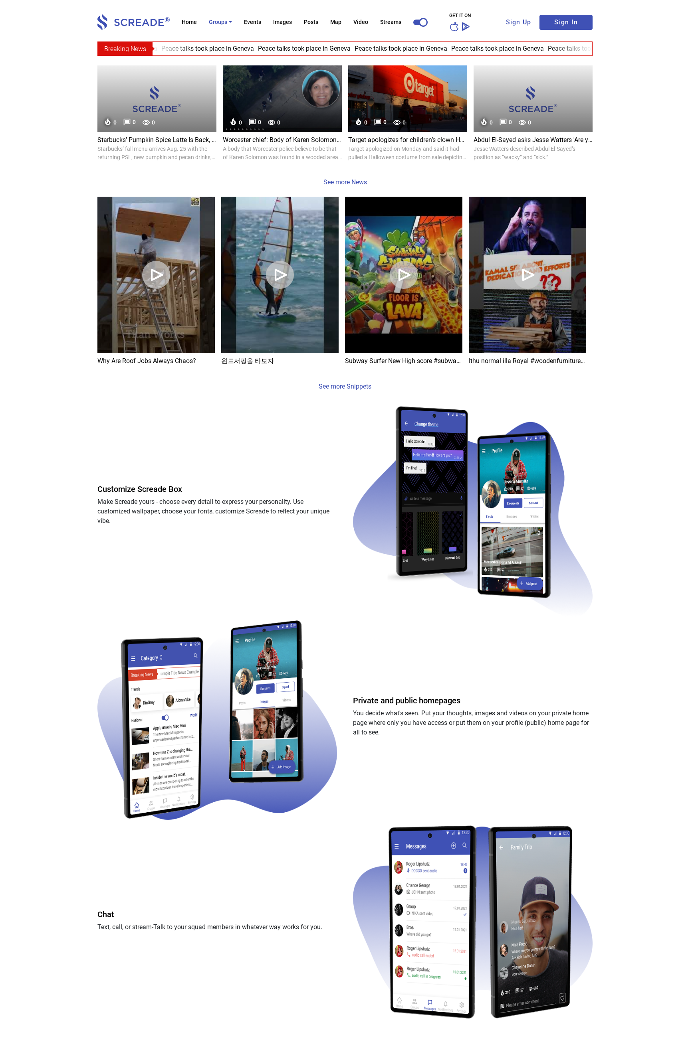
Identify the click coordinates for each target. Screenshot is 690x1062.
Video (360, 22)
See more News (345, 182)
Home (189, 22)
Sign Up (518, 22)
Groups (218, 22)
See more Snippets (345, 386)
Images (282, 22)
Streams (390, 22)
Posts (311, 22)
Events (252, 22)
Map (335, 22)
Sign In (566, 22)
